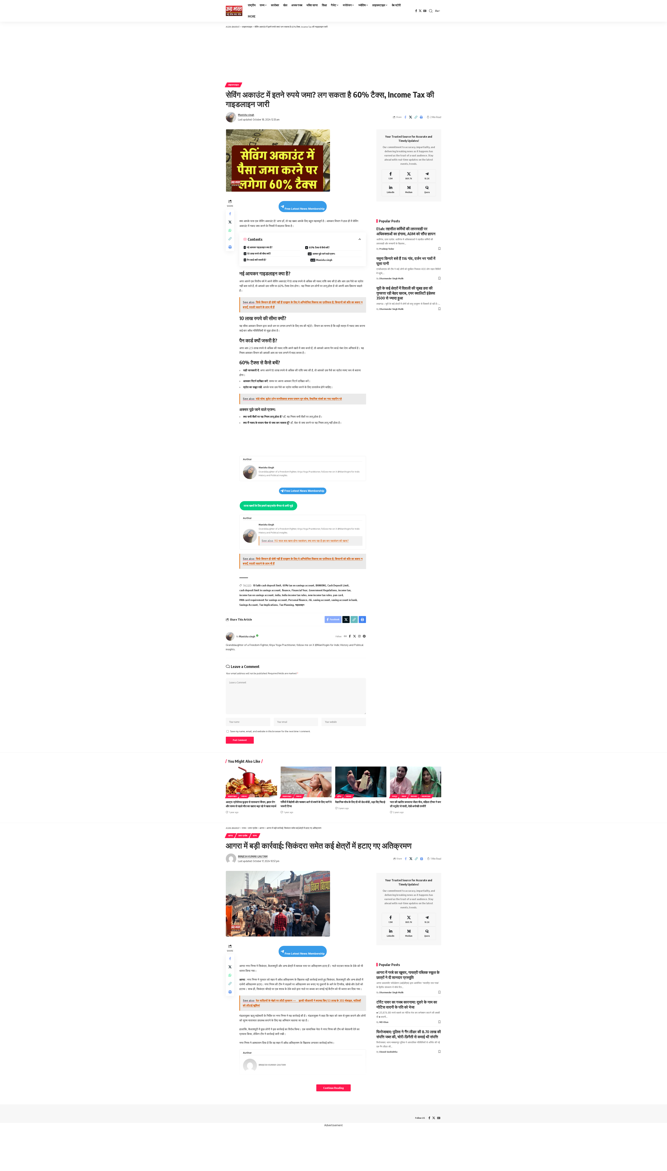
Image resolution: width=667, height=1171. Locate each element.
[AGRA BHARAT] (234, 11)
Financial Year (299, 590)
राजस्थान (414, 796)
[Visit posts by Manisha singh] (230, 636)
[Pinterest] (364, 636)
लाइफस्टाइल (233, 84)
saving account (321, 600)
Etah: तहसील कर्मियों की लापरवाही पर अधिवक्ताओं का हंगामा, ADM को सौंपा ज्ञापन (405, 231)
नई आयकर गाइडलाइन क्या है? (260, 247)
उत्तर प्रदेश (243, 835)
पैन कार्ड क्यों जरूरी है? (256, 259)
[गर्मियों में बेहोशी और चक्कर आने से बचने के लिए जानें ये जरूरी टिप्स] (306, 782)
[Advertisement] (333, 54)
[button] (431, 11)
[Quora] (427, 189)
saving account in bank (344, 600)
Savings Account (248, 604)
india (278, 595)
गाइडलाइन (299, 604)
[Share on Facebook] (405, 117)
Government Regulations (323, 590)
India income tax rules (294, 595)
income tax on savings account (256, 595)
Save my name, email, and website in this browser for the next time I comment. (270, 731)
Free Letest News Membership (305, 208)
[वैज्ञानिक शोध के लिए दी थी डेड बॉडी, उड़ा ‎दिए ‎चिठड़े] (360, 782)
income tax (344, 590)
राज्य (255, 835)
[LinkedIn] (391, 189)
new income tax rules (320, 595)
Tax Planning (286, 604)
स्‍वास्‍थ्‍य (244, 796)
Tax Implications (268, 604)
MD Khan (383, 1022)
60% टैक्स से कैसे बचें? (319, 247)
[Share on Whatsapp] (230, 230)
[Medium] (409, 189)
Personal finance (297, 600)
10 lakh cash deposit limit (267, 585)
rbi (310, 600)
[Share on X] (410, 117)
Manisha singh (246, 114)
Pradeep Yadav (386, 248)
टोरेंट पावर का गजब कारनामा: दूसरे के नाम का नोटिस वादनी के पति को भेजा (406, 1004)
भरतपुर (394, 796)
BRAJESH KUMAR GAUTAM (252, 856)
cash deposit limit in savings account (260, 590)
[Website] (345, 636)
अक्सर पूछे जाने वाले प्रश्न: (323, 253)
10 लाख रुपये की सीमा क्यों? (259, 253)
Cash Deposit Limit (338, 585)
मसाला (404, 796)
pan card (338, 595)
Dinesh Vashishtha (388, 1051)
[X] (420, 11)
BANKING (321, 585)
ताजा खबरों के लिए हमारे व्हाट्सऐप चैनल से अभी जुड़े (268, 505)
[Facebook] (416, 11)
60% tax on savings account (298, 585)
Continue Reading (333, 1087)
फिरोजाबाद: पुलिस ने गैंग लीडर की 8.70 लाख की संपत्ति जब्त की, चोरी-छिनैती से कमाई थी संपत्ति (408, 1034)
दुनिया (339, 796)
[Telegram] (427, 176)
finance (286, 590)
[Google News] (424, 11)
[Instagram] (359, 636)
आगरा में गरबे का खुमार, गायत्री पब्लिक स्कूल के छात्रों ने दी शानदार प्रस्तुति (407, 975)
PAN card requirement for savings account (263, 600)
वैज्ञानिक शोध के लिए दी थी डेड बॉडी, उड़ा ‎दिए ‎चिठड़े (360, 802)
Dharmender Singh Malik (391, 278)
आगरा (230, 835)
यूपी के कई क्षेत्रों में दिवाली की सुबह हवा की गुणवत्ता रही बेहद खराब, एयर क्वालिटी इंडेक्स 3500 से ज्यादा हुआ (405, 293)
